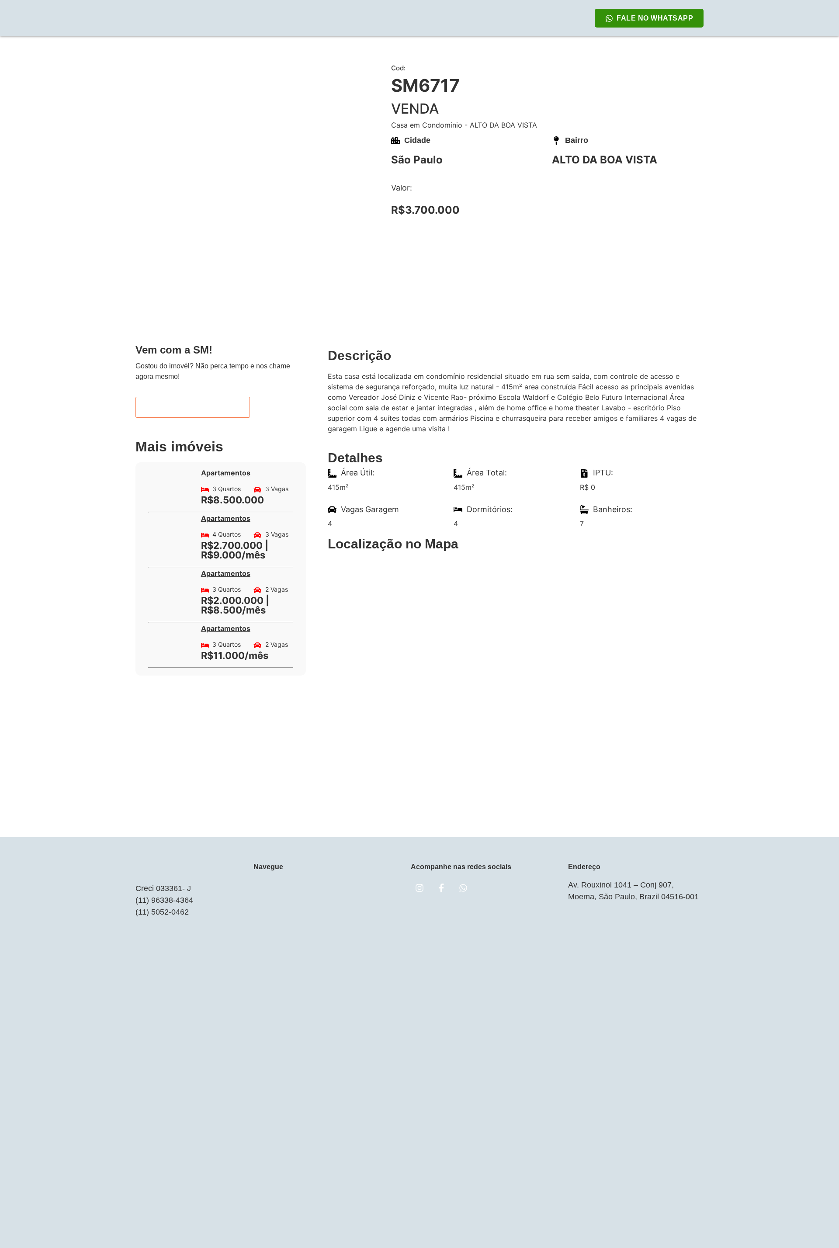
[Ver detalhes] (171, 484)
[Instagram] (419, 888)
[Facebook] (441, 888)
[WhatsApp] (463, 888)
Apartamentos (225, 472)
